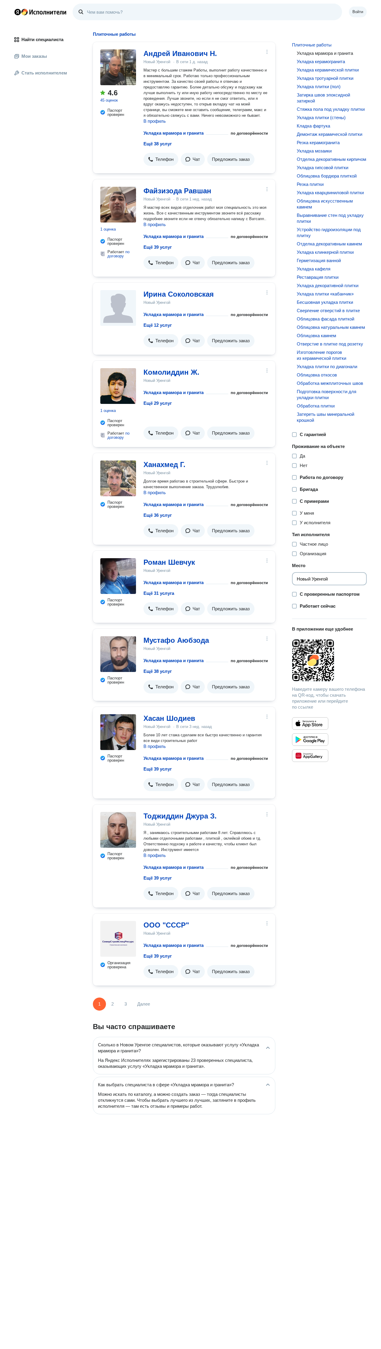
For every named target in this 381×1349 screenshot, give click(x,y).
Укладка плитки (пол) (319, 86)
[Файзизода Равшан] (118, 205)
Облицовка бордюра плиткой (327, 175)
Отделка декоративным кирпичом (331, 159)
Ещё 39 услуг (157, 247)
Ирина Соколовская (178, 294)
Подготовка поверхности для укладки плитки (326, 394)
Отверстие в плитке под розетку (330, 343)
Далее (143, 1003)
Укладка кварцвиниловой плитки (330, 192)
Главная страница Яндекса (17, 11)
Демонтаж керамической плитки (329, 134)
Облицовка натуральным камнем (331, 327)
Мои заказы (34, 56)
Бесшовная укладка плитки (325, 302)
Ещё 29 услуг (157, 403)
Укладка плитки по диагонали (327, 366)
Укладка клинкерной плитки (325, 252)
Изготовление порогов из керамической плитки (321, 355)
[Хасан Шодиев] (118, 732)
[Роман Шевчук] (118, 576)
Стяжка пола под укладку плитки (331, 109)
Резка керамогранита (318, 142)
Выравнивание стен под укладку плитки (330, 218)
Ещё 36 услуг (157, 515)
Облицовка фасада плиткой (325, 318)
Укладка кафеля (313, 268)
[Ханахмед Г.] (118, 478)
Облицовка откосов (317, 374)
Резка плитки (310, 184)
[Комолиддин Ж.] (118, 386)
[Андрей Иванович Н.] (118, 67)
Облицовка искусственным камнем (325, 203)
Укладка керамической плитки (328, 69)
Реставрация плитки (317, 277)
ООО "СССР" (166, 925)
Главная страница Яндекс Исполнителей (40, 11)
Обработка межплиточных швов (330, 383)
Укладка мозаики (314, 150)
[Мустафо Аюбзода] (118, 654)
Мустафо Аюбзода (176, 640)
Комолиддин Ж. (171, 372)
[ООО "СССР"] (118, 939)
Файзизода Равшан (177, 191)
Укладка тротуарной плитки (325, 78)
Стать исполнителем (44, 72)
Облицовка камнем (316, 335)
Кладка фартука (313, 125)
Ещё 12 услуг (157, 325)
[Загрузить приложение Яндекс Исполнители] (329, 660)
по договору (118, 254)
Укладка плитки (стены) (321, 117)
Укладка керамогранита (321, 61)
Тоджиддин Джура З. (180, 816)
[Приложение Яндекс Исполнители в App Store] (310, 723)
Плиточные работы (312, 44)
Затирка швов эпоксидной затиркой (323, 97)
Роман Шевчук (169, 562)
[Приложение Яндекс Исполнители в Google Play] (310, 739)
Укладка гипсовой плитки (322, 167)
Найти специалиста (42, 39)
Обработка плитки (316, 405)
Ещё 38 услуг (157, 143)
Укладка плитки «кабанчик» (325, 293)
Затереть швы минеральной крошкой (325, 417)
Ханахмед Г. (164, 464)
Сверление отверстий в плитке (328, 310)
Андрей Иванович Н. (180, 53)
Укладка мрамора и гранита (173, 133)
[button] (160, 159)
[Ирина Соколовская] (118, 308)
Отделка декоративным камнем (329, 243)
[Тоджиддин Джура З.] (118, 830)
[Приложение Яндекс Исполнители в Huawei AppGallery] (310, 755)
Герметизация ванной (319, 260)
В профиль (154, 121)
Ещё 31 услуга (158, 593)
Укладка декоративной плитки (327, 285)
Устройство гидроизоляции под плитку (329, 232)
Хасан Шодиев (169, 718)
